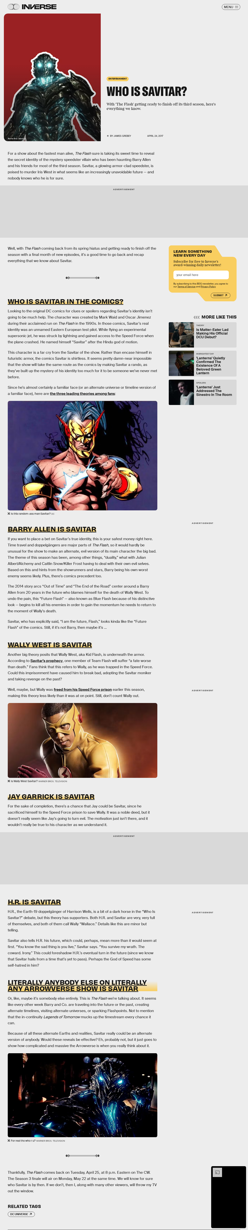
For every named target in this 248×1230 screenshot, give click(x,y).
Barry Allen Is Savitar (52, 528)
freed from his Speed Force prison (83, 689)
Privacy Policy (208, 286)
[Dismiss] (242, 1169)
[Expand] (215, 1169)
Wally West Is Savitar (50, 644)
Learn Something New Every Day (192, 253)
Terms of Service (186, 286)
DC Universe (19, 1214)
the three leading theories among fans (82, 393)
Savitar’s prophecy (46, 660)
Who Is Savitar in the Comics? (65, 300)
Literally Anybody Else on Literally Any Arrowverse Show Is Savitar (77, 985)
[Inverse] (39, 6)
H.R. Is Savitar (34, 901)
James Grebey (122, 136)
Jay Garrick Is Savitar (51, 796)
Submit (218, 295)
